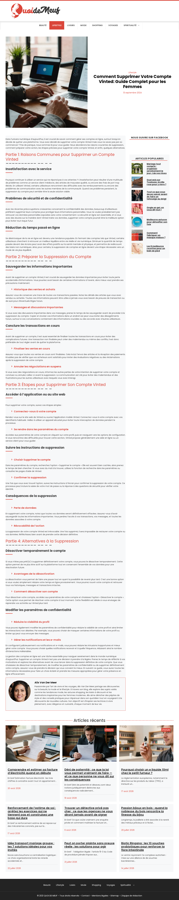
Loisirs (71, 25)
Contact (85, 895)
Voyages (113, 25)
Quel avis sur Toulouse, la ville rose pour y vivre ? (156, 182)
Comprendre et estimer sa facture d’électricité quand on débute (33, 771)
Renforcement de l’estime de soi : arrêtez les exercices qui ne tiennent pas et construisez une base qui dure (32, 813)
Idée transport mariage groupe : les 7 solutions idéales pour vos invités (31, 846)
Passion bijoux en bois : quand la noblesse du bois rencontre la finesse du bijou (144, 811)
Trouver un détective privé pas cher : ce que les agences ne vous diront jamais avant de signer (88, 811)
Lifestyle (56, 25)
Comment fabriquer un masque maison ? (156, 235)
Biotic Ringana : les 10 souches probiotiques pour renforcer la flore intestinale (143, 846)
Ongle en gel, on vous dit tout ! (155, 208)
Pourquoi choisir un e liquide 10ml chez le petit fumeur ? (145, 771)
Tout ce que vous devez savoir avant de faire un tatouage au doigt (157, 195)
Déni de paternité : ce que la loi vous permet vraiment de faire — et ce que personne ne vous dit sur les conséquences (89, 775)
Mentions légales (100, 895)
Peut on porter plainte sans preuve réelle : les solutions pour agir (89, 844)
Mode (83, 25)
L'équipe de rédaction (131, 895)
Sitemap (114, 895)
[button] (134, 885)
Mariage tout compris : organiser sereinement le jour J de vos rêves (157, 168)
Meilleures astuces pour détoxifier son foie (157, 222)
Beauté (42, 25)
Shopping (97, 25)
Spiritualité (130, 25)
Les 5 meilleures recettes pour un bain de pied (156, 248)
